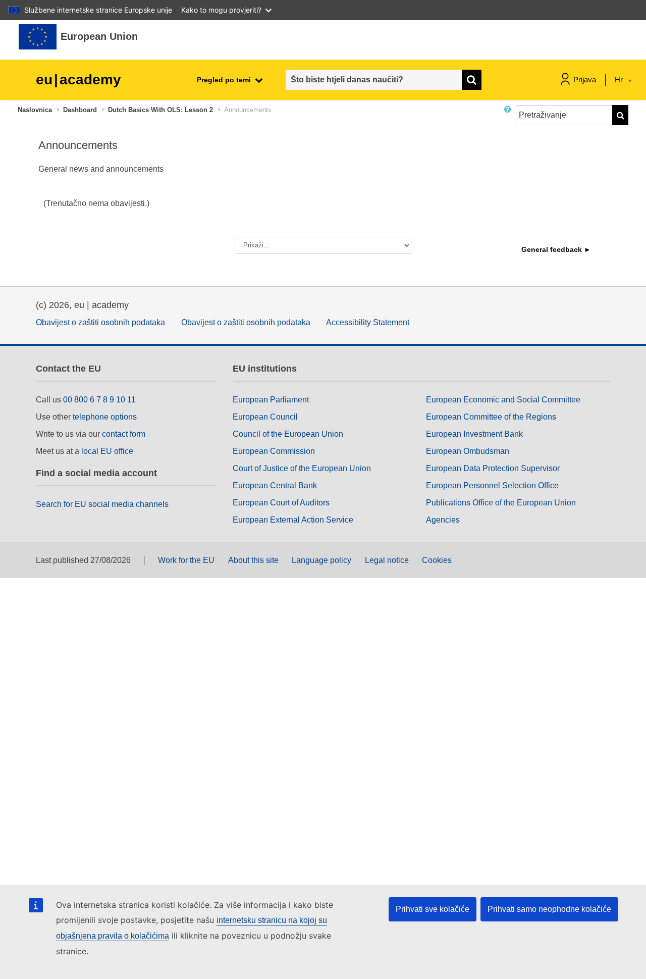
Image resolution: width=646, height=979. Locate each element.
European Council (265, 417)
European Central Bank (275, 485)
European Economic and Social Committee (503, 399)
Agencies (443, 520)
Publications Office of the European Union (501, 502)
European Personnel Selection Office (492, 485)
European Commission (274, 451)
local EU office (107, 451)
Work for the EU (186, 560)
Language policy (321, 560)
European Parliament (271, 399)
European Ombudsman (467, 451)
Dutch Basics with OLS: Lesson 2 (160, 110)
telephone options (105, 417)
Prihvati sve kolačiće (432, 909)
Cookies (437, 560)
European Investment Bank (474, 434)
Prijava (584, 79)
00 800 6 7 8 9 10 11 (99, 399)
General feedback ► (556, 249)
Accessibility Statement (367, 322)
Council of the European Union (288, 434)
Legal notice (387, 560)
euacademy (78, 79)
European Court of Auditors (281, 502)
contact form (123, 434)
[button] (510, 119)
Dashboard (80, 110)
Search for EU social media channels (102, 504)
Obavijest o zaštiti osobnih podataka (100, 322)
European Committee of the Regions (491, 417)
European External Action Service (293, 520)
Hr (620, 79)
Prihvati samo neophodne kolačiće (549, 909)
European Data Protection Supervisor (493, 468)
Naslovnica (35, 110)
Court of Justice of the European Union (302, 468)
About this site (253, 560)
